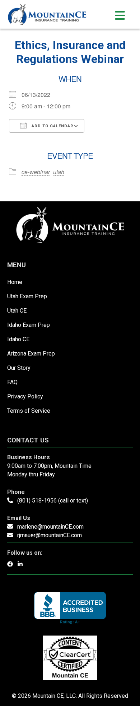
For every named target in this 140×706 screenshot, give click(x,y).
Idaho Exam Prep (28, 325)
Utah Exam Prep (27, 296)
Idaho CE (18, 339)
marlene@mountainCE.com (50, 526)
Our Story (19, 367)
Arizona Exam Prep (31, 353)
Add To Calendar (51, 126)
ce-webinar (36, 172)
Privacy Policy (25, 396)
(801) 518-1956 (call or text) (52, 500)
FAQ (12, 382)
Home (14, 282)
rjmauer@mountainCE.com (49, 535)
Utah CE (17, 310)
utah (58, 172)
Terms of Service (28, 410)
